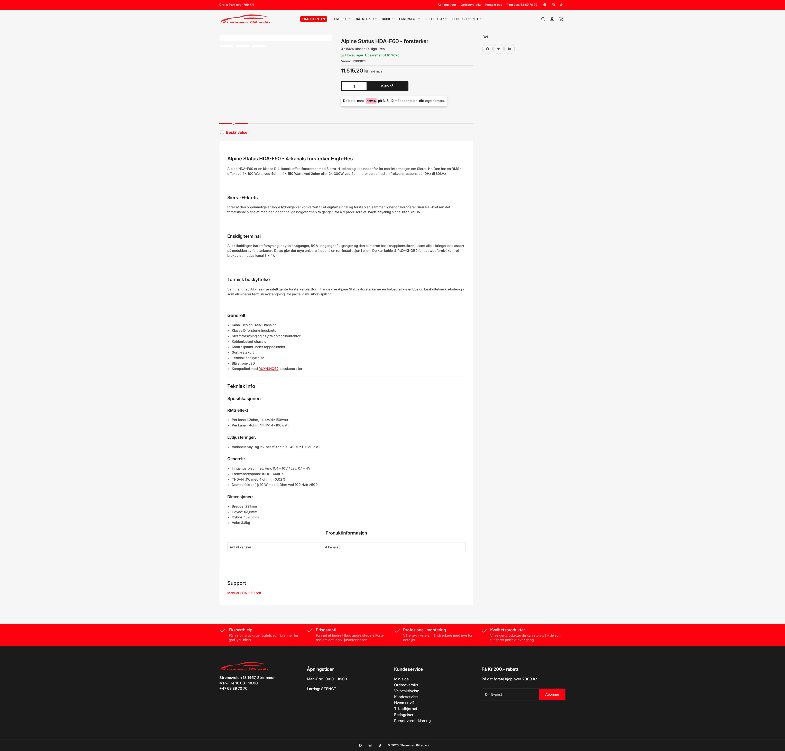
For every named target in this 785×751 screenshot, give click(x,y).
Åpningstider (447, 5)
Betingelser (404, 714)
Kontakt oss (493, 5)
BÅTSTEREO (365, 19)
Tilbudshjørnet (465, 19)
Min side (401, 679)
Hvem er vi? (404, 702)
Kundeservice (406, 696)
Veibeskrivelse (406, 691)
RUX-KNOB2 (269, 369)
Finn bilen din (313, 19)
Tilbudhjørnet (405, 708)
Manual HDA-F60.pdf (244, 593)
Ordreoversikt (471, 5)
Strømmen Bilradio (413, 745)
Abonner (552, 694)
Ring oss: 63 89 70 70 (522, 5)
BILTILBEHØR (434, 19)
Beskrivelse (236, 132)
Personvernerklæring (412, 720)
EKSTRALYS (407, 19)
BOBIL (386, 19)
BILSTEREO (339, 19)
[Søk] (543, 19)
